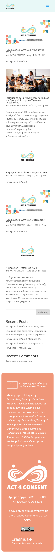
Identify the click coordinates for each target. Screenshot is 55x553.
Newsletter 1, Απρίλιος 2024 (21, 267)
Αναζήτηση (43, 312)
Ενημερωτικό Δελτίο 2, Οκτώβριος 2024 (25, 221)
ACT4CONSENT (17, 55)
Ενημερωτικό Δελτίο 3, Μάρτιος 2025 (26, 172)
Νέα (44, 55)
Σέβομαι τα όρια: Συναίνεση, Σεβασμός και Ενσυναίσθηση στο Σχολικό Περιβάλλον (27, 100)
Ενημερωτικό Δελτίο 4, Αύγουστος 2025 (25, 51)
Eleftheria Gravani (18, 105)
